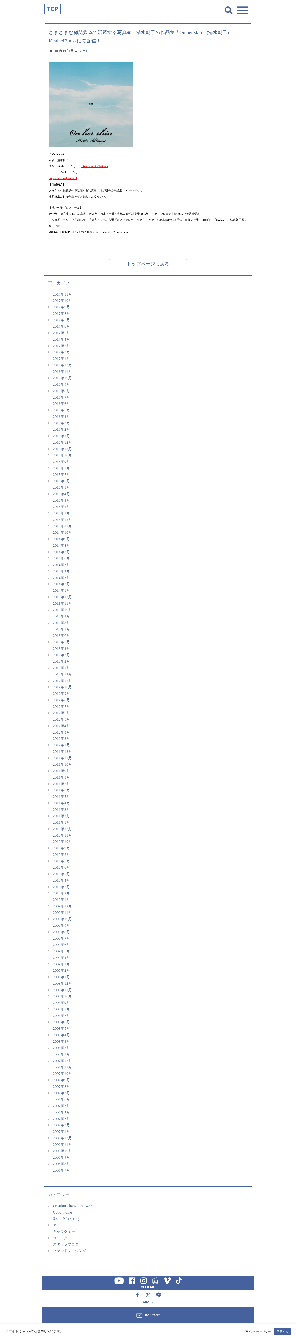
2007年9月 (61, 1080)
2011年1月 (61, 822)
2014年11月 (62, 526)
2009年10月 (62, 919)
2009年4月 (61, 958)
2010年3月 (61, 887)
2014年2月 (61, 584)
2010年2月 (61, 893)
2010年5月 (61, 874)
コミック (60, 1238)
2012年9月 (61, 694)
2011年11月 (62, 758)
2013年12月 (62, 597)
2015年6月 (61, 481)
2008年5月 (61, 1028)
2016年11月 (62, 372)
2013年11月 (62, 603)
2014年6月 (61, 558)
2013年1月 (61, 668)
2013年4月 (61, 648)
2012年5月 (61, 719)
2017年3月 (61, 346)
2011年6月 (61, 790)
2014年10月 (62, 532)
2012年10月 (62, 687)
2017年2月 (61, 352)
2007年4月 (61, 1112)
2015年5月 (61, 487)
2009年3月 (61, 964)
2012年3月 (61, 732)
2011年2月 (61, 816)
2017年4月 (61, 339)
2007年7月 (61, 1093)
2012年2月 (61, 739)
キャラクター (64, 1232)
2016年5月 (61, 410)
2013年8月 (61, 623)
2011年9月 (61, 771)
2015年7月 (61, 475)
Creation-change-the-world (74, 1206)
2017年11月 (62, 294)
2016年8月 (61, 391)
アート (83, 50)
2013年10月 (62, 610)
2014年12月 (62, 520)
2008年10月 (62, 996)
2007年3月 (61, 1119)
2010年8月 (61, 855)
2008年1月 (61, 1054)
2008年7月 (61, 1016)
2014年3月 (61, 578)
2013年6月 (61, 635)
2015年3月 (61, 500)
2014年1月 (61, 590)
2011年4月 (61, 803)
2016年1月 (61, 436)
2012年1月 (61, 745)
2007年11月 (62, 1067)
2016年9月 (61, 384)
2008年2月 (61, 1048)
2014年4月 (61, 571)
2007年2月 (61, 1125)
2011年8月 (61, 777)
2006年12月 (62, 1138)
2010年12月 (62, 829)
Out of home (62, 1212)
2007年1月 (61, 1132)
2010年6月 (61, 867)
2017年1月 (61, 359)
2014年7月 (61, 552)
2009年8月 (61, 932)
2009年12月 (62, 906)
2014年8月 (61, 545)
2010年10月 (62, 842)
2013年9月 (61, 616)
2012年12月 (62, 674)
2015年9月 (61, 462)
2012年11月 (62, 681)
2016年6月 (61, 404)
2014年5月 (61, 565)
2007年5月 (61, 1106)
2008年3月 (61, 1041)
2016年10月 (62, 378)
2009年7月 (61, 938)
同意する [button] (282, 1331)
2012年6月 (61, 713)
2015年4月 (61, 494)
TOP (52, 8)
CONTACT (152, 1315)
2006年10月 (62, 1151)
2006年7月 (61, 1170)
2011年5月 (61, 797)
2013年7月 (61, 629)
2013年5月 (61, 642)
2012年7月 (61, 707)
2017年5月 (61, 333)
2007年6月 (61, 1099)
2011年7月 (61, 784)
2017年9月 (61, 307)
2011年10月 (62, 764)
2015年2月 (61, 507)
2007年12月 (62, 1061)
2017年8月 (61, 314)
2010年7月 (61, 861)
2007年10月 (62, 1073)
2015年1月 (61, 513)
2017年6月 (61, 326)
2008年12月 (62, 983)
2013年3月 (61, 655)
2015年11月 (62, 449)
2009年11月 (62, 913)
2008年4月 (61, 1035)
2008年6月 (61, 1022)
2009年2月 (61, 970)
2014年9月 (61, 539)
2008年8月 (61, 1009)
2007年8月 (61, 1086)
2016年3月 (61, 423)
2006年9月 (61, 1157)
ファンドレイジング (69, 1251)
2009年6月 (61, 945)
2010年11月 (62, 835)
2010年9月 (61, 848)
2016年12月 (62, 365)
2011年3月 (61, 810)
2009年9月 (61, 925)
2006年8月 (61, 1164)
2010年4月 (61, 880)
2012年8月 (61, 700)
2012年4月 (61, 726)
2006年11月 (62, 1144)
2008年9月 (61, 1003)
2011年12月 (62, 752)
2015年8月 (61, 468)
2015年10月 (62, 455)
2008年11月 (62, 990)
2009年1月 (61, 977)
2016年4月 (61, 417)
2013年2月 (61, 661)
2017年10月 (62, 301)
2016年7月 (61, 397)
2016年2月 (61, 429)
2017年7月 (61, 320)
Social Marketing (66, 1219)
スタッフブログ (66, 1244)
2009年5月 (61, 951)
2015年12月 (62, 442)
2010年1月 (61, 900)
